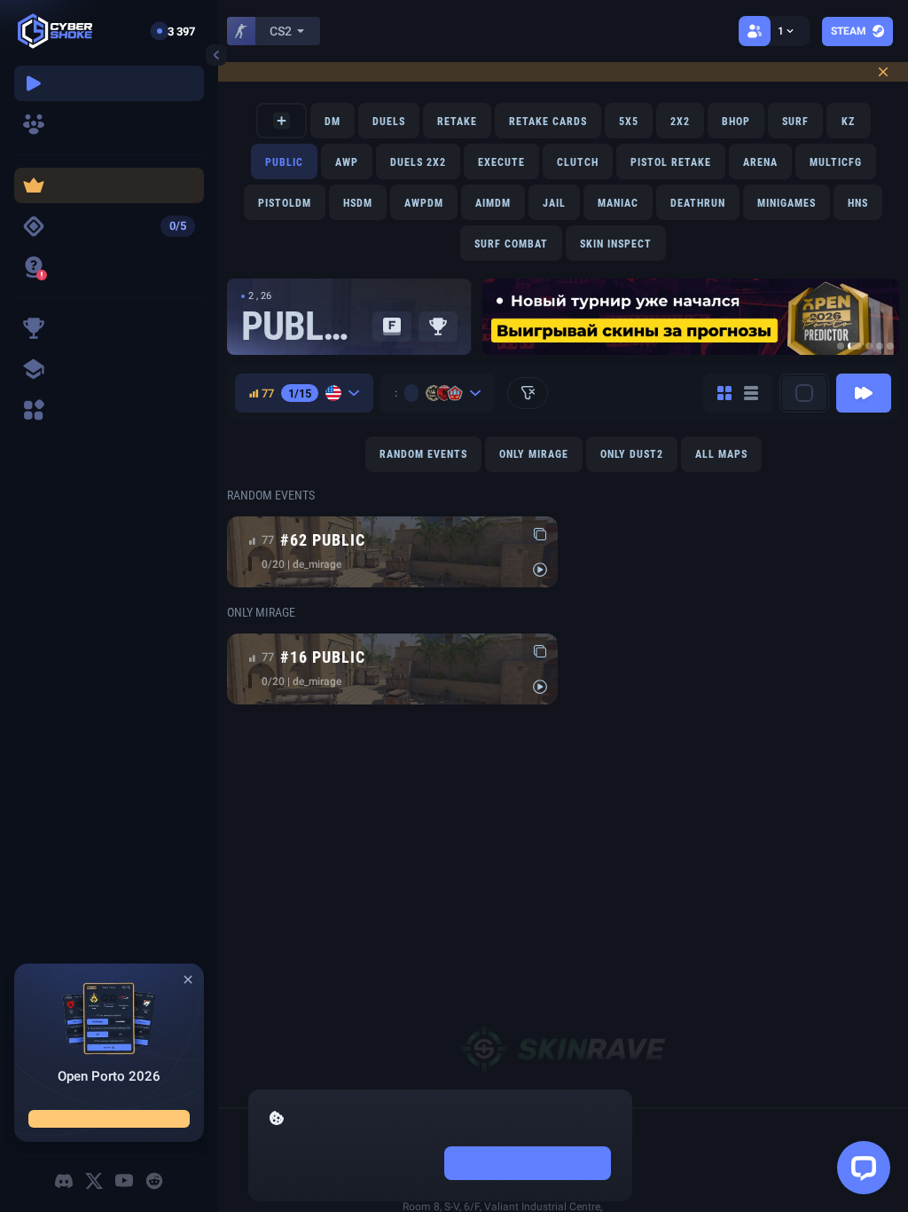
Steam (848, 31)
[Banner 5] (890, 346)
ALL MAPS (721, 454)
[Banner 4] (879, 346)
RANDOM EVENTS (423, 454)
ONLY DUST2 (631, 454)
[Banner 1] (840, 346)
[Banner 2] (855, 346)
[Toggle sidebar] (216, 55)
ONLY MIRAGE (533, 454)
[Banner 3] (869, 346)
